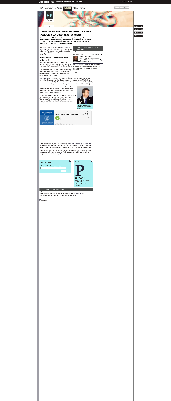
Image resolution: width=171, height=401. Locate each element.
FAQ (131, 1)
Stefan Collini (96, 66)
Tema (82, 8)
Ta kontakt (77, 193)
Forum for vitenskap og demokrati (87, 48)
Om (128, 1)
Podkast (90, 66)
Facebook (136, 29)
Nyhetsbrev (136, 26)
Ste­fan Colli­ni (44, 78)
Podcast (84, 66)
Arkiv (75, 8)
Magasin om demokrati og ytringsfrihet (69, 1)
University (76, 69)
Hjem (41, 8)
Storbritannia (77, 68)
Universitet (94, 68)
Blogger (67, 8)
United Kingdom (86, 68)
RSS (135, 35)
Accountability (77, 66)
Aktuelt (49, 8)
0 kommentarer (97, 54)
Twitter (136, 32)
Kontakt (123, 1)
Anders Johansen (85, 56)
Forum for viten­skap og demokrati (80, 144)
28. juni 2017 (79, 54)
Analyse (58, 8)
